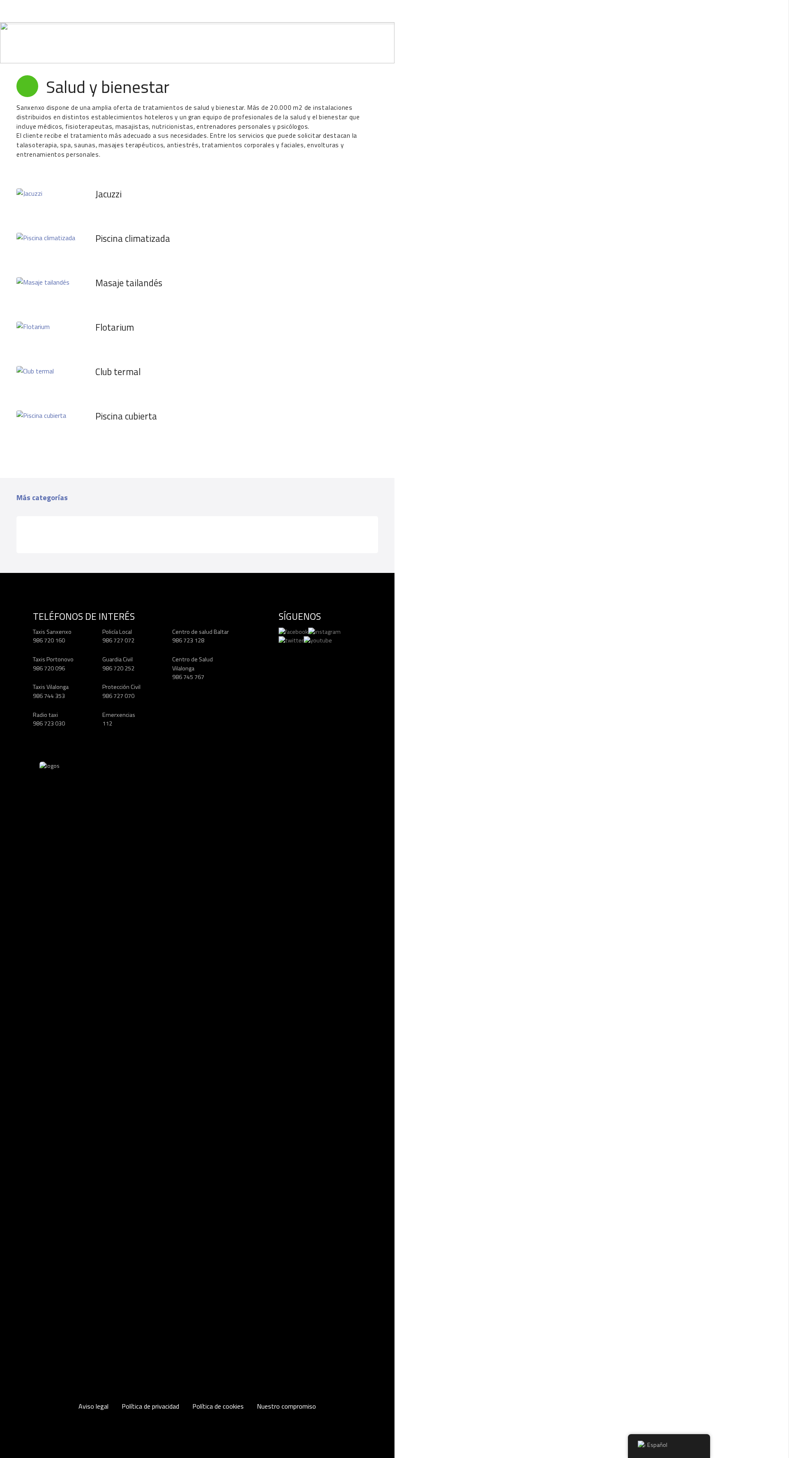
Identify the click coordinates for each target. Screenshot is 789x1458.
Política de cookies (218, 1406)
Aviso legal (93, 1406)
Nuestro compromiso (286, 1406)
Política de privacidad (150, 1406)
